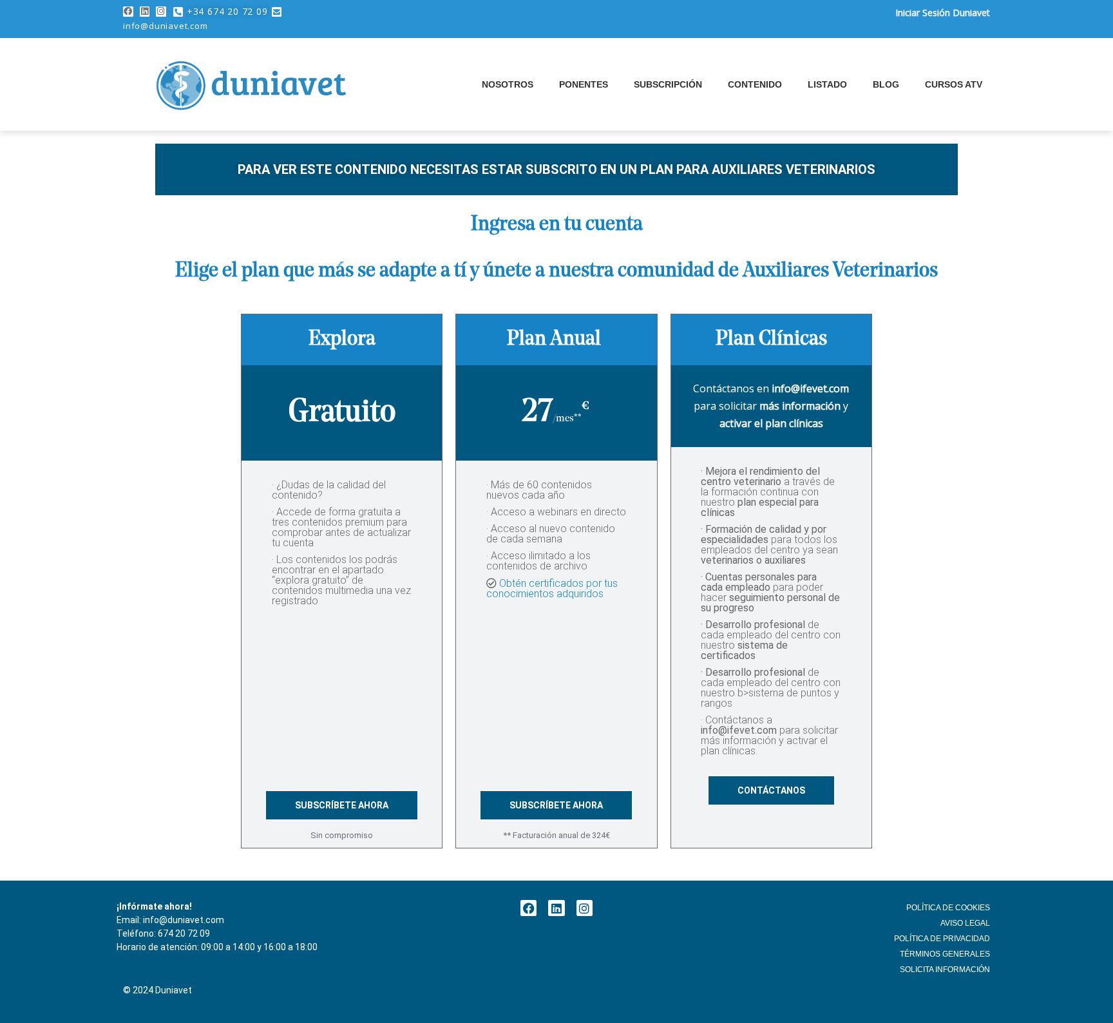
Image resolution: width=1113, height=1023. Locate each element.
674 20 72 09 (184, 933)
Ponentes (583, 84)
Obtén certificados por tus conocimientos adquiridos (552, 588)
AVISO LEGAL (965, 923)
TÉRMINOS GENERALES (945, 954)
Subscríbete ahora (341, 805)
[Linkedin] (145, 11)
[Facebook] (128, 11)
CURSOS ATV (953, 84)
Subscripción (668, 84)
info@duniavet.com (165, 26)
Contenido (755, 84)
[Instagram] (161, 11)
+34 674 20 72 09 (227, 11)
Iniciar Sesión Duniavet (942, 12)
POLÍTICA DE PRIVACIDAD (942, 938)
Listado (827, 84)
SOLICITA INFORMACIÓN (945, 969)
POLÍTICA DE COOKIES (948, 907)
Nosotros (507, 84)
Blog (886, 84)
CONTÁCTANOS (771, 790)
